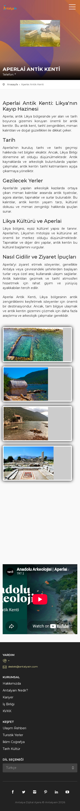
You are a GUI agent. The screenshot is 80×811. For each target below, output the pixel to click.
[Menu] (72, 7)
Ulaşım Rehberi (14, 728)
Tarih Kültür (11, 749)
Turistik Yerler (13, 735)
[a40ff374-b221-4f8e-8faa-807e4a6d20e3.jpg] (26, 384)
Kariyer (8, 697)
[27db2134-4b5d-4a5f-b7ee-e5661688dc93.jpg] (33, 344)
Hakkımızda (12, 683)
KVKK (7, 711)
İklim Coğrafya (14, 742)
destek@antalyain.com (23, 666)
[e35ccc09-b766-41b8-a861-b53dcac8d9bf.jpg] (29, 463)
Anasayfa (12, 84)
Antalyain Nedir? (15, 690)
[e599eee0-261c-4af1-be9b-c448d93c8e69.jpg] (26, 423)
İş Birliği (8, 704)
